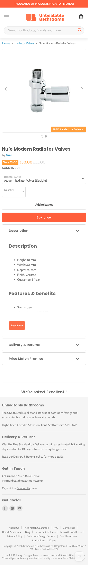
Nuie (9, 155)
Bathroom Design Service (41, 536)
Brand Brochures (11, 532)
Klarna (52, 540)
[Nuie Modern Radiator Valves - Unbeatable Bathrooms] (42, 136)
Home (6, 43)
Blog (27, 532)
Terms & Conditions (70, 532)
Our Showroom (68, 536)
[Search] (80, 30)
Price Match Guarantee (36, 527)
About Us (14, 527)
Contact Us (23, 488)
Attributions (38, 540)
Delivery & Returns (24, 456)
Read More (17, 325)
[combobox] (40, 30)
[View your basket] (81, 17)
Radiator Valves (24, 43)
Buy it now (44, 217)
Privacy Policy (14, 536)
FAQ (55, 527)
